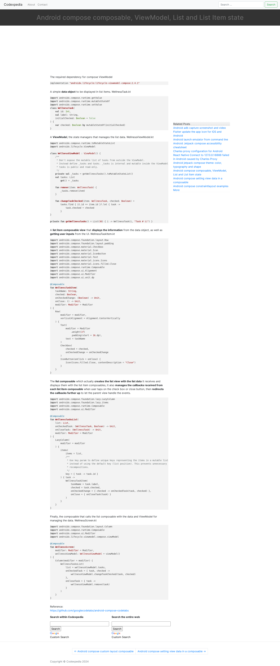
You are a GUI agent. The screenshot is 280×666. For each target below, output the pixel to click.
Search (271, 4)
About (31, 4)
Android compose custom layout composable (104, 651)
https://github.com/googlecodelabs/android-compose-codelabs (89, 610)
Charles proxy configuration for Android (197, 151)
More (176, 190)
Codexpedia (14, 4)
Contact (42, 4)
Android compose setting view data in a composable (172, 651)
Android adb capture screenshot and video (199, 127)
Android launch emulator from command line (200, 139)
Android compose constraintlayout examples (200, 186)
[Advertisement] (109, 50)
